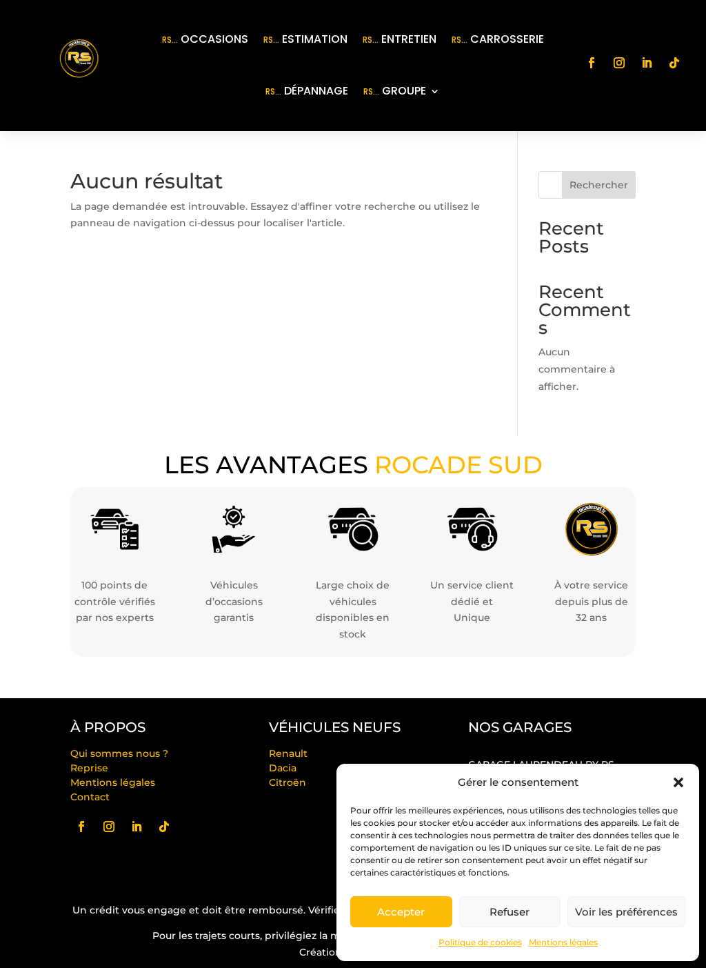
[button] (678, 782)
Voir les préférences (626, 911)
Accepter (401, 911)
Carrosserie (498, 39)
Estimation (305, 39)
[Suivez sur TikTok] (674, 63)
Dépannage (306, 91)
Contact (90, 797)
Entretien (399, 39)
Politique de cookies (480, 942)
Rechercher (598, 185)
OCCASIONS (205, 39)
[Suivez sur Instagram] (619, 63)
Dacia (282, 768)
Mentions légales (563, 942)
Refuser (510, 911)
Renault (288, 753)
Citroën (287, 782)
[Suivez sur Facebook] (592, 63)
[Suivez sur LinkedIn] (647, 63)
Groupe (394, 91)
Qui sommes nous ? (119, 753)
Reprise (89, 768)
